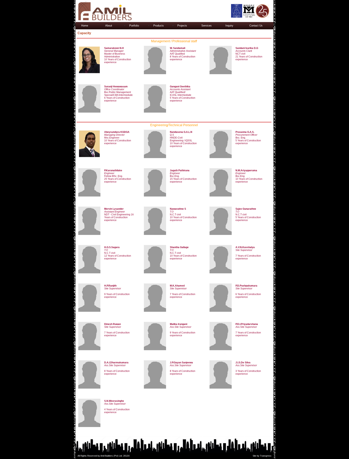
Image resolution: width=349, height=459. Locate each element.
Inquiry (229, 25)
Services (206, 25)
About (108, 25)
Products (158, 25)
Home (84, 25)
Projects (182, 25)
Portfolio (134, 25)
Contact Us (256, 25)
